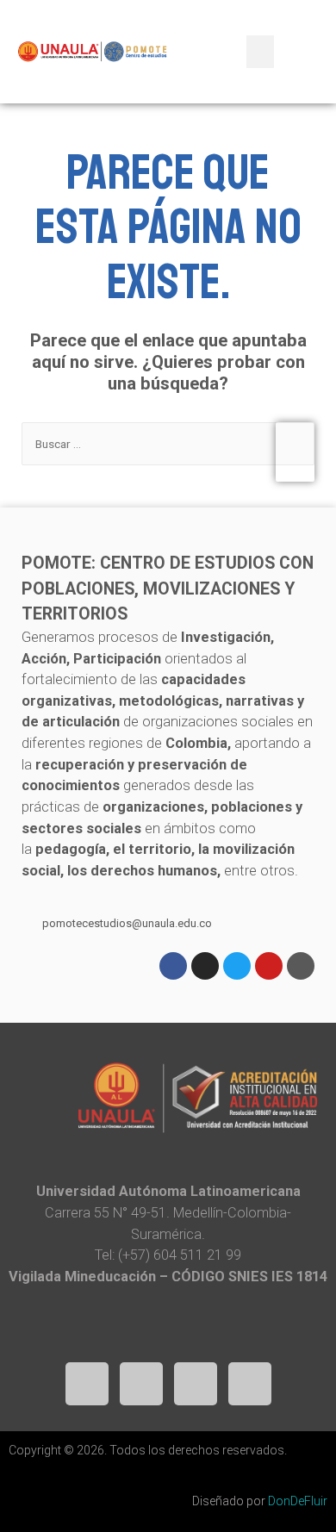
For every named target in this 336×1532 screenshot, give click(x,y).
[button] (260, 51)
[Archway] (300, 966)
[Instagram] (205, 966)
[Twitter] (237, 966)
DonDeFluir (297, 1501)
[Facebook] (173, 966)
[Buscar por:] (168, 443)
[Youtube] (269, 966)
